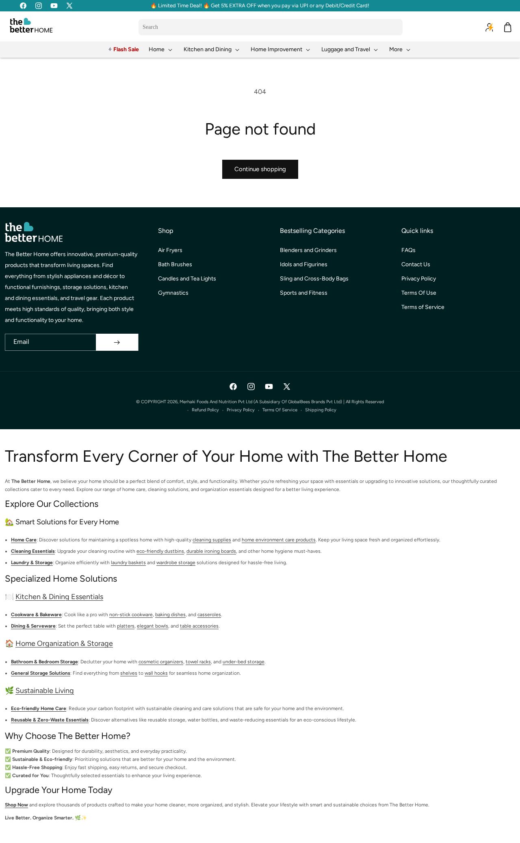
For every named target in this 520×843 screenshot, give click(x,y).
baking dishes (170, 614)
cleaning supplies (212, 540)
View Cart (341, 829)
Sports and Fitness (303, 292)
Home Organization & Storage (64, 643)
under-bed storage (243, 662)
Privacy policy (241, 410)
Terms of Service (422, 307)
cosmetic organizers (161, 662)
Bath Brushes (175, 264)
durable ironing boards (211, 551)
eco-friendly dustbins (160, 551)
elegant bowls (152, 626)
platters (125, 626)
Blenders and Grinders (308, 250)
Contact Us (415, 264)
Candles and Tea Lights (187, 278)
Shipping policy (320, 410)
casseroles (209, 614)
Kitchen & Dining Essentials (59, 596)
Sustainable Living (44, 690)
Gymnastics (173, 292)
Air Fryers (170, 250)
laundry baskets (128, 562)
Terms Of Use (418, 292)
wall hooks (156, 673)
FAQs (408, 250)
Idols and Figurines (303, 264)
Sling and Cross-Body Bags (314, 278)
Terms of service (279, 410)
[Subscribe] (117, 342)
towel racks (198, 662)
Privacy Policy (418, 278)
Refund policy (205, 410)
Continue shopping (260, 169)
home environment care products (279, 540)
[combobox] (271, 27)
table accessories (199, 626)
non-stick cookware (131, 614)
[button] (161, 49)
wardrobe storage (175, 562)
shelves (128, 673)
